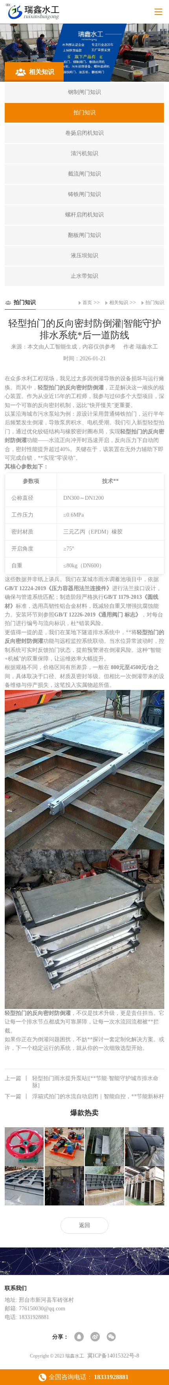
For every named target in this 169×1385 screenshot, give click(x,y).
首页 (87, 302)
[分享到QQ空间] (79, 1337)
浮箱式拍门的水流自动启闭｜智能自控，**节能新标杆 (84, 1096)
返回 (84, 1225)
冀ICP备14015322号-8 (113, 1356)
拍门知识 (154, 302)
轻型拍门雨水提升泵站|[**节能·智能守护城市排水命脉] (81, 1081)
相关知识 (118, 302)
